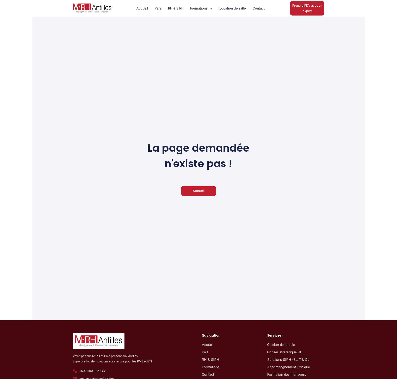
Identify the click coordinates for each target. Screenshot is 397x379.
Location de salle (232, 8)
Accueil (142, 8)
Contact (258, 8)
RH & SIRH (176, 8)
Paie (158, 8)
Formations (198, 8)
